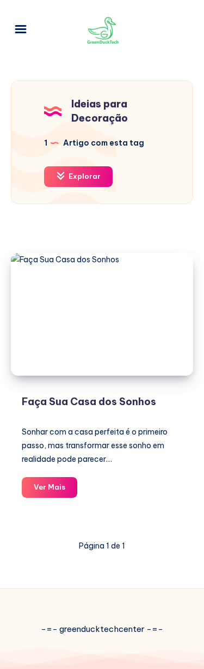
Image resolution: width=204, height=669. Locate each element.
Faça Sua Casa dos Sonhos (89, 401)
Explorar (84, 176)
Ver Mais (55, 489)
